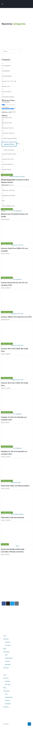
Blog (4, 648)
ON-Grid (7, 642)
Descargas (6, 651)
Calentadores (9, 658)
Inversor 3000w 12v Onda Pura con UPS (16, 317)
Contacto (6, 667)
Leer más (5, 544)
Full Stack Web (26, 734)
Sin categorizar (17, 211)
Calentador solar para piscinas (12, 517)
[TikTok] (17, 604)
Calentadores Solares (17, 514)
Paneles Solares (16, 482)
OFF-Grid (7, 645)
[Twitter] (12, 604)
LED (6, 655)
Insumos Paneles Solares (17, 176)
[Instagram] (8, 604)
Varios (17, 546)
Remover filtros (9, 144)
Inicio (4, 636)
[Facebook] (4, 604)
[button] (30, 4)
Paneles (7, 661)
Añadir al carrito (6, 175)
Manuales (8, 664)
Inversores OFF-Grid (17, 245)
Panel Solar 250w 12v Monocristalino (15, 486)
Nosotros (6, 639)
